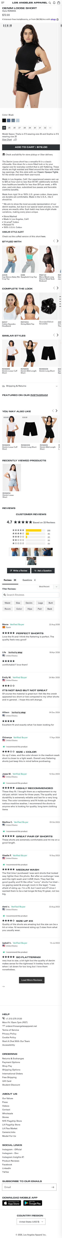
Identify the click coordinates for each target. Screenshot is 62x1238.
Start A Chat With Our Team (16, 1041)
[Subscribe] (53, 1187)
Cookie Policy (9, 1037)
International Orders (12, 1073)
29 (30, 128)
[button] (2, 2)
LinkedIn (6, 1168)
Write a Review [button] (20, 570)
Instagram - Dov (10, 1153)
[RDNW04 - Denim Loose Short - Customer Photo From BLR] (14, 552)
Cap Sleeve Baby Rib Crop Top (11, 278)
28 (25, 128)
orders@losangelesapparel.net (21, 1026)
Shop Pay (7, 1066)
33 (50, 128)
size (18, 603)
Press (5, 1102)
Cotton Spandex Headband (9, 325)
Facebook (7, 1164)
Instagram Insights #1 (13, 1157)
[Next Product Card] (57, 241)
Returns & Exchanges (13, 1058)
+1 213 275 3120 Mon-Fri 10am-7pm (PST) (15, 1020)
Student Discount (11, 1084)
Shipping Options (11, 1069)
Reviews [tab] (8, 580)
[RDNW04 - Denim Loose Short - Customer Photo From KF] (47, 552)
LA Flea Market (9, 1128)
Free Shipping (9, 1077)
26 (14, 128)
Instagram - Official (12, 1149)
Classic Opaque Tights (47, 172)
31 (40, 128)
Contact (6, 1109)
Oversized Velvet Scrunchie (46, 322)
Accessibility (8, 1045)
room (8, 609)
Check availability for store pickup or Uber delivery (29, 154)
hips (30, 609)
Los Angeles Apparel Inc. (34, 1234)
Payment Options (11, 1062)
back (49, 609)
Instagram (39, 395)
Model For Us (9, 1136)
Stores (5, 1117)
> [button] (32, 980)
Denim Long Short (47, 371)
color (19, 609)
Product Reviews (10, 1160)
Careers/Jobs (8, 1132)
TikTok (5, 1172)
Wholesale (7, 1113)
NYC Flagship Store (12, 1121)
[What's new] (54, 2)
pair (40, 609)
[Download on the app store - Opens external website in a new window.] (11, 1205)
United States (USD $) (29, 1221)
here (43, 236)
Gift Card (6, 1081)
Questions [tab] (27, 580)
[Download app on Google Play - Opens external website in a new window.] (32, 1205)
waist (7, 603)
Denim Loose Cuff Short (9, 372)
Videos (5, 1105)
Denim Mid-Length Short (28, 372)
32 (45, 128)
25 (9, 128)
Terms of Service (10, 1030)
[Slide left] (27, 105)
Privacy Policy (9, 1033)
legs (40, 603)
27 (20, 128)
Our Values (7, 1098)
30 (35, 128)
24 (4, 128)
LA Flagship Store (11, 1124)
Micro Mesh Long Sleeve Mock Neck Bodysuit (46, 279)
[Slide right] (34, 105)
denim (29, 603)
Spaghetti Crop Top (29, 277)
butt (51, 603)
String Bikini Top (27, 324)
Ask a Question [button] (44, 570)
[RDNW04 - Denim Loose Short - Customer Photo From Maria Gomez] (31, 561)
